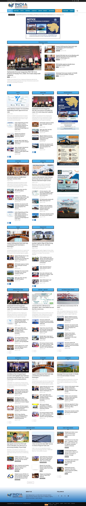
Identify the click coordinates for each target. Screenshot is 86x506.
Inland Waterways (43, 462)
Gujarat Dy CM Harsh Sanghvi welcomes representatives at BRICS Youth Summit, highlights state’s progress (21, 408)
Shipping (18, 161)
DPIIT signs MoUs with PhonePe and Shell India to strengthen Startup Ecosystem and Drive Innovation (21, 330)
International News (68, 289)
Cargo (41, 471)
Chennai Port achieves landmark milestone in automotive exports (20, 135)
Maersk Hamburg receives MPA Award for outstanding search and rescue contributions (46, 138)
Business (58, 50)
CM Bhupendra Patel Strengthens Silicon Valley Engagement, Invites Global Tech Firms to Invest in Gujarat (22, 400)
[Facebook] (72, 1)
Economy (57, 59)
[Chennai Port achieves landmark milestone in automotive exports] (10, 135)
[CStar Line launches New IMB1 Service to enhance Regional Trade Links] (43, 436)
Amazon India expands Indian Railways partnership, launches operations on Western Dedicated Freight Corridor (42, 178)
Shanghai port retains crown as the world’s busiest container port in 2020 (71, 434)
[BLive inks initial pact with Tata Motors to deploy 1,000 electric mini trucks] (35, 274)
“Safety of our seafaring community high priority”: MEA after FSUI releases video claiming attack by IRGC (22, 197)
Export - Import (43, 289)
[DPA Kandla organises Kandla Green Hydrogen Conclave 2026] (50, 67)
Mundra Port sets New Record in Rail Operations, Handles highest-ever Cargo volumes (46, 467)
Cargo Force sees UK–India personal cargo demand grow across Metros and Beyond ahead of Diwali (46, 330)
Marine (66, 473)
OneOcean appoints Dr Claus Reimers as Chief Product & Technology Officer (71, 405)
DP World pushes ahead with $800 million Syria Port (46, 200)
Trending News (17, 461)
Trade (18, 227)
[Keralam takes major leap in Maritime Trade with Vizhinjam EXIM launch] (10, 142)
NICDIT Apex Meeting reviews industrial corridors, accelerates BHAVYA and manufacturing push (21, 416)
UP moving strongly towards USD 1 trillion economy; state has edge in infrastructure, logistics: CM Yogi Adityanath (21, 339)
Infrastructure (18, 289)
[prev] (75, 15)
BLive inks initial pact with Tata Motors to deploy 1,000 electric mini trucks (46, 274)
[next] (77, 15)
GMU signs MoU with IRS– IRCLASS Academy (46, 130)
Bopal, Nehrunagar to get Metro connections (45, 280)
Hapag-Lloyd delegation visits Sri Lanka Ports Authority (45, 475)
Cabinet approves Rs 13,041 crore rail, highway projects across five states (21, 347)
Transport (43, 227)
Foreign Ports (42, 478)
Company (68, 358)
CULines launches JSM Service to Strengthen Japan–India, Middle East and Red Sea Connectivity (47, 193)
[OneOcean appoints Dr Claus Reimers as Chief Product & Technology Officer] (60, 405)
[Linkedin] (74, 1)
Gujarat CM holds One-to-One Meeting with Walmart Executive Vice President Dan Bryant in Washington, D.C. (39, 14)
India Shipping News (18, 503)
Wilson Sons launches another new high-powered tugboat (47, 214)
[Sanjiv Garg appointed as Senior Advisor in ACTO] (35, 268)
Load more (30, 482)
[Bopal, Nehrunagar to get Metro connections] (35, 281)
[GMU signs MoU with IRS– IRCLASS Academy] (35, 131)
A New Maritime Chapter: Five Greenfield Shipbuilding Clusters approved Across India (18, 110)
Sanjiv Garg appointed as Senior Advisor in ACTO (45, 267)
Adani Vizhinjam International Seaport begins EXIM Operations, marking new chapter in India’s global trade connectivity (21, 150)
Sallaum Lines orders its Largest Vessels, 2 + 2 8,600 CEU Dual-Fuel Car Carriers (21, 458)
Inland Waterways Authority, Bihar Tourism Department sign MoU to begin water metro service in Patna (46, 458)
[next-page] (10, 85)
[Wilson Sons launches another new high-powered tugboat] (35, 215)
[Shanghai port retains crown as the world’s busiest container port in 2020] (60, 433)
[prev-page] (8, 85)
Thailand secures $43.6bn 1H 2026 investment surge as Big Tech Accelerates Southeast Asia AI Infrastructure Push (22, 476)
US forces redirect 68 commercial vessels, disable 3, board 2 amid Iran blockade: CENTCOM (47, 321)
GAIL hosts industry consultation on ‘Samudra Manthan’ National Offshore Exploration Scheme (46, 406)
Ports (8, 77)
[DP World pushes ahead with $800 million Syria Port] (35, 201)
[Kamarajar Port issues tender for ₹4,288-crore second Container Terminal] (50, 76)
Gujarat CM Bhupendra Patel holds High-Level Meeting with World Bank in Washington (66, 48)
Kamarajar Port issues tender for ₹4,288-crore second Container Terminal (66, 73)
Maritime (43, 92)
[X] (76, 1)
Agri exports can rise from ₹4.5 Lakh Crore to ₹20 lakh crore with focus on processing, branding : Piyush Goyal (17, 445)
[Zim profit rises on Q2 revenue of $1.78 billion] (68, 298)
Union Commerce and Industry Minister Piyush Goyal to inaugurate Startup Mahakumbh (22, 467)
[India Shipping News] (18, 6)
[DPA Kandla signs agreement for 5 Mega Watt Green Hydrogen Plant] (60, 461)
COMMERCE (9, 441)
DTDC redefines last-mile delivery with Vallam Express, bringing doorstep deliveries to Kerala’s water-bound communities (46, 260)
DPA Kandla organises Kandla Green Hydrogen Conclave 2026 (65, 64)
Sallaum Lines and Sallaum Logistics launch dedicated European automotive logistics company (46, 207)
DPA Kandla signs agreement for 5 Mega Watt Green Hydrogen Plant (71, 461)
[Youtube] (78, 1)
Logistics (43, 161)
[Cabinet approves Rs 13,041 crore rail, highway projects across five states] (10, 347)
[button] (77, 10)
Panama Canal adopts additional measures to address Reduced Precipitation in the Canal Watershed (70, 335)
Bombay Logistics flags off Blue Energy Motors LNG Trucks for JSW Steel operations (42, 245)
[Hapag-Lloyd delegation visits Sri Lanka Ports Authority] (35, 475)
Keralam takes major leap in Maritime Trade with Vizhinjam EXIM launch (22, 142)
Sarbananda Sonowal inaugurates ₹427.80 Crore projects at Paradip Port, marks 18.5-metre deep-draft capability (23, 73)
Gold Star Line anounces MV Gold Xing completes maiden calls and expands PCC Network (46, 146)
